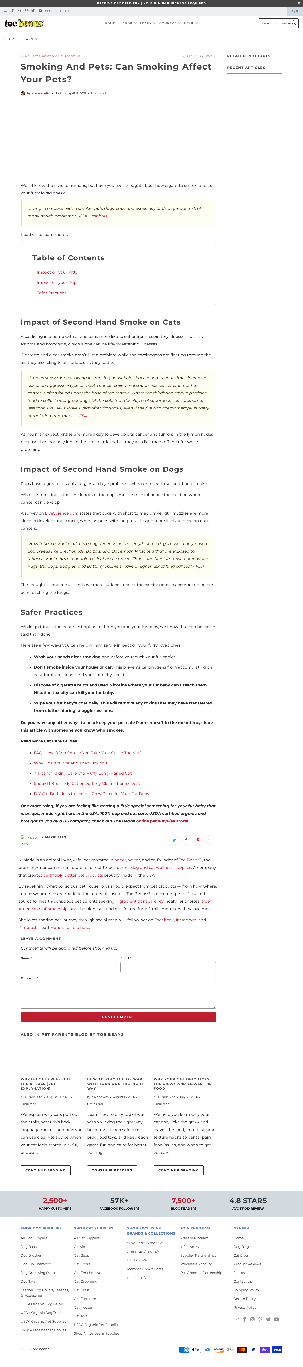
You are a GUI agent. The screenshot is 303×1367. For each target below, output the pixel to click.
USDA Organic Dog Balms (42, 1304)
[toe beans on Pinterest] (26, 11)
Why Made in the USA (145, 1243)
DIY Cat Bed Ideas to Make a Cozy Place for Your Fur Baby (91, 793)
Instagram (186, 920)
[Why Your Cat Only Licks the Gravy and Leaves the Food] (185, 1058)
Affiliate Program (194, 1238)
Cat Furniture (85, 1299)
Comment (29, 978)
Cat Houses (83, 1307)
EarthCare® (137, 1260)
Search (239, 1273)
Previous (193, 56)
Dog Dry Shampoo (36, 1264)
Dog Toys (28, 1281)
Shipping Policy (246, 1290)
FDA (83, 415)
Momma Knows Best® (145, 1269)
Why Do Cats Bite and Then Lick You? (71, 763)
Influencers (189, 1247)
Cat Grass (81, 1290)
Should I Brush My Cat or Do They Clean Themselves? (87, 783)
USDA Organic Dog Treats (42, 1313)
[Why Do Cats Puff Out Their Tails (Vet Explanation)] (52, 1058)
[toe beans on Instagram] (19, 11)
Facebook (164, 920)
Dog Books (29, 1247)
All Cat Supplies (87, 1238)
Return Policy (245, 1299)
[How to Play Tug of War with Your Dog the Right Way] (118, 1058)
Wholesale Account (196, 1264)
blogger (118, 860)
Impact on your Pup (57, 282)
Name (26, 958)
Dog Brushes (31, 1255)
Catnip (79, 1247)
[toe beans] (24, 23)
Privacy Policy (245, 1307)
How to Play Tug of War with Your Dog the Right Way (115, 1083)
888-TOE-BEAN (57, 11)
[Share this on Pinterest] (198, 840)
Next (209, 56)
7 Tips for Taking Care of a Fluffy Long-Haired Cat (83, 773)
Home (239, 1238)
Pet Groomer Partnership (201, 1273)
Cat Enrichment (87, 1273)
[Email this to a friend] (209, 840)
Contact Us (243, 1281)
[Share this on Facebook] (186, 840)
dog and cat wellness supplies (161, 867)
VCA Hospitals (93, 216)
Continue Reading (45, 1170)
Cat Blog (241, 1255)
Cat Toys (80, 1316)
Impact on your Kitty (57, 272)
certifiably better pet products (73, 875)
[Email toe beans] (5, 11)
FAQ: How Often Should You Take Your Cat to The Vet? (88, 752)
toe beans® (136, 1277)
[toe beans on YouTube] (40, 11)
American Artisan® (143, 1251)
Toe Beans (189, 860)
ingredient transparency (139, 901)
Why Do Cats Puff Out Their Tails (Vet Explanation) (46, 1083)
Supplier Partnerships (198, 1255)
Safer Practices (51, 293)
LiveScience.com (62, 513)
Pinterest (27, 927)
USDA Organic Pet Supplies (43, 1321)
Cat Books (82, 1264)
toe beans (41, 1349)
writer (134, 860)
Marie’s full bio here (69, 927)
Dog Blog (241, 1247)
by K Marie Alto (38, 93)
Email (125, 958)
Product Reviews (247, 1264)
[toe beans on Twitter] (33, 11)
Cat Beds (81, 1255)
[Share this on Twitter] (174, 840)
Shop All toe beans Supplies (43, 1330)
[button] (112, 23)
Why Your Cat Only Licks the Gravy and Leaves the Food (183, 1083)
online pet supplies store (161, 821)
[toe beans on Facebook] (12, 11)
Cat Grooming (85, 1281)
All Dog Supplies (34, 1238)
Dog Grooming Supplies (40, 1273)
